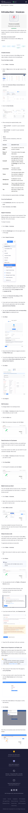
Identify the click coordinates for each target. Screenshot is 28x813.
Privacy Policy (22, 801)
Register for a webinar (14, 765)
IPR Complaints (22, 798)
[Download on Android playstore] (12, 790)
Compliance (15, 798)
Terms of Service (14, 801)
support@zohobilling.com (14, 784)
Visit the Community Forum (14, 756)
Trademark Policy (5, 803)
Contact (4, 798)
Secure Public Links (13, 663)
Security (9, 798)
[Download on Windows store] (16, 790)
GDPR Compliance (22, 803)
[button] (14, 2)
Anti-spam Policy (6, 801)
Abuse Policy (14, 805)
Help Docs (9, 2)
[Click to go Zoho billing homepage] (4, 2)
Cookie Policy (14, 803)
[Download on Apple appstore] (14, 790)
